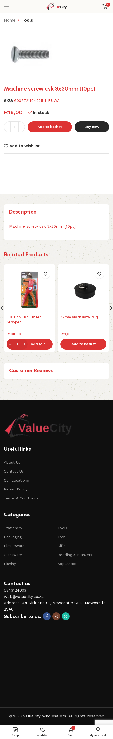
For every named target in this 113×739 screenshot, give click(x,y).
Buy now (92, 127)
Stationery (13, 528)
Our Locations (16, 480)
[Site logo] (56, 6)
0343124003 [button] (15, 590)
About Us (12, 462)
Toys (62, 537)
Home (10, 20)
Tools (27, 20)
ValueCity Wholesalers (44, 716)
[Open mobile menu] (6, 6)
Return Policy (15, 489)
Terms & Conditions (21, 498)
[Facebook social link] (47, 616)
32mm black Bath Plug (79, 317)
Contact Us (14, 471)
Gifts (62, 546)
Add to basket (50, 127)
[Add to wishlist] (45, 274)
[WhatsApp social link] (66, 616)
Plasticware (14, 546)
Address (12, 603)
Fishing (10, 564)
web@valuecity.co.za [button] (24, 596)
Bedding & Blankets (75, 555)
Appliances (67, 564)
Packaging (13, 537)
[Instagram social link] (56, 616)
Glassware (13, 555)
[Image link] (38, 426)
